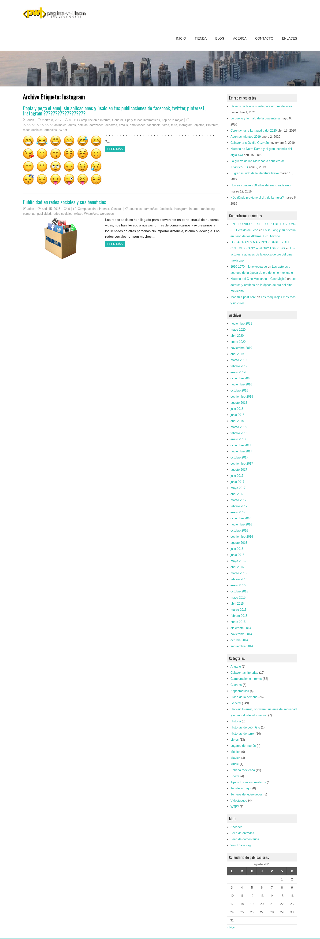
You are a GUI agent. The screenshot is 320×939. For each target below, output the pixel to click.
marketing (208, 209)
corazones (96, 125)
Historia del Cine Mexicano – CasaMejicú (258, 279)
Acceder (236, 827)
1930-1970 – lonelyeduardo (249, 266)
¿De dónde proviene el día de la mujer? (257, 197)
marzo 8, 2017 (51, 120)
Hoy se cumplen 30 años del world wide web (260, 185)
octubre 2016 (239, 530)
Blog (219, 38)
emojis (123, 125)
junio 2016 (237, 555)
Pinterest (212, 125)
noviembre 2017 (241, 451)
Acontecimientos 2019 (246, 136)
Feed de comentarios (245, 839)
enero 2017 (238, 512)
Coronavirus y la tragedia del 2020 (254, 130)
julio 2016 (237, 549)
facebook (153, 125)
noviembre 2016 (241, 524)
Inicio (181, 38)
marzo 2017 (238, 500)
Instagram (186, 125)
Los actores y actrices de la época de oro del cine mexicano (263, 254)
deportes (111, 125)
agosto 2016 (239, 542)
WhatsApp (91, 213)
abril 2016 (237, 567)
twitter (63, 130)
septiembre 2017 (242, 463)
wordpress (107, 213)
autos (72, 125)
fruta (174, 125)
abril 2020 (237, 335)
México (235, 752)
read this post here (243, 297)
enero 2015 (238, 622)
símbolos (51, 130)
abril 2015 (237, 603)
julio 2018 (237, 408)
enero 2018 (238, 439)
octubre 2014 (239, 640)
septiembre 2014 (242, 646)
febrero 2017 (239, 506)
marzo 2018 (238, 427)
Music (235, 764)
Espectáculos (240, 691)
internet (194, 209)
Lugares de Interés (243, 745)
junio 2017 (237, 482)
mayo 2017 (238, 488)
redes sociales (33, 130)
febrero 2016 (239, 579)
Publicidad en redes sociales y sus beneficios (64, 202)
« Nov (231, 927)
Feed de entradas (242, 833)
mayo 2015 (238, 597)
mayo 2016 (238, 561)
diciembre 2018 (241, 378)
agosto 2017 (239, 469)
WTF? (235, 806)
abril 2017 (237, 494)
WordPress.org (241, 845)
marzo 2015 (238, 609)
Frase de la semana (244, 697)
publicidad (44, 213)
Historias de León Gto (245, 727)
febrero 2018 (239, 433)
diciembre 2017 (241, 445)
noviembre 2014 (241, 634)
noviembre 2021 (241, 323)
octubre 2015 (239, 591)
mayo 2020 (238, 329)
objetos (199, 125)
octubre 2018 (239, 390)
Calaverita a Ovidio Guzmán (250, 142)
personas (29, 213)
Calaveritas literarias (244, 672)
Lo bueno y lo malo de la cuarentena (255, 118)
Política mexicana (243, 770)
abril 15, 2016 (51, 209)
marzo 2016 (238, 573)
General (117, 120)
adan (30, 120)
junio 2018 (237, 415)
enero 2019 (238, 372)
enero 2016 (238, 585)
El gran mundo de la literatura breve (255, 173)
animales (60, 125)
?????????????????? (37, 125)
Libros (235, 739)
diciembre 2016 (241, 518)
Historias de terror (243, 733)
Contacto (264, 38)
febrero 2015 (239, 615)
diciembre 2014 (241, 628)
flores (165, 125)
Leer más (115, 149)
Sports (235, 776)
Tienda (201, 38)
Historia (236, 721)
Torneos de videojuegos (247, 794)
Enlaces (289, 38)
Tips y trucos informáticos (142, 120)
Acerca (239, 38)
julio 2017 (237, 475)
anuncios (136, 209)
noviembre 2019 (241, 348)
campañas (151, 209)
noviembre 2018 (241, 384)
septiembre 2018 (242, 396)
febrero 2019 (239, 366)
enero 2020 (238, 342)
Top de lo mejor (172, 120)
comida (83, 125)
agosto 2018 (239, 402)
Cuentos (236, 685)
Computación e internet (94, 120)
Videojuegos (239, 800)
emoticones (137, 125)
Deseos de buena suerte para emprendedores (261, 106)
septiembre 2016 (242, 536)
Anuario (236, 666)
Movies (235, 758)
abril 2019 (237, 354)
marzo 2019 (238, 360)
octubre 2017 (239, 457)
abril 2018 (237, 421)
